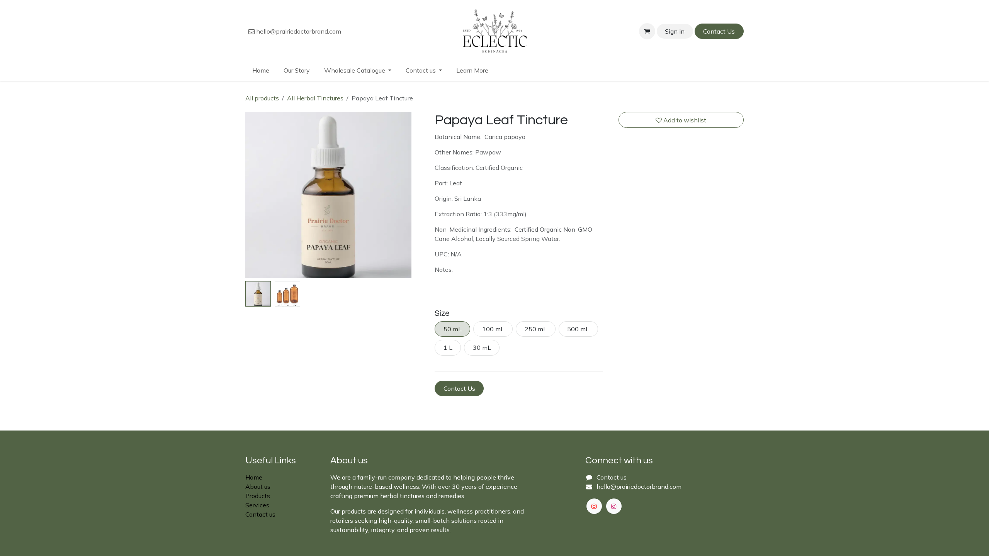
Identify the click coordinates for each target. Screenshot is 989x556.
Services (257, 505)
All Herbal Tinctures (315, 98)
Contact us (260, 514)
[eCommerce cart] (647, 31)
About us (257, 486)
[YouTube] (594, 506)
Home (253, 477)
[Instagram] (614, 506)
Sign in (675, 31)
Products (257, 496)
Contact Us (719, 31)
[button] (253, 195)
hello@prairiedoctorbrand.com (298, 31)
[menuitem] (261, 70)
